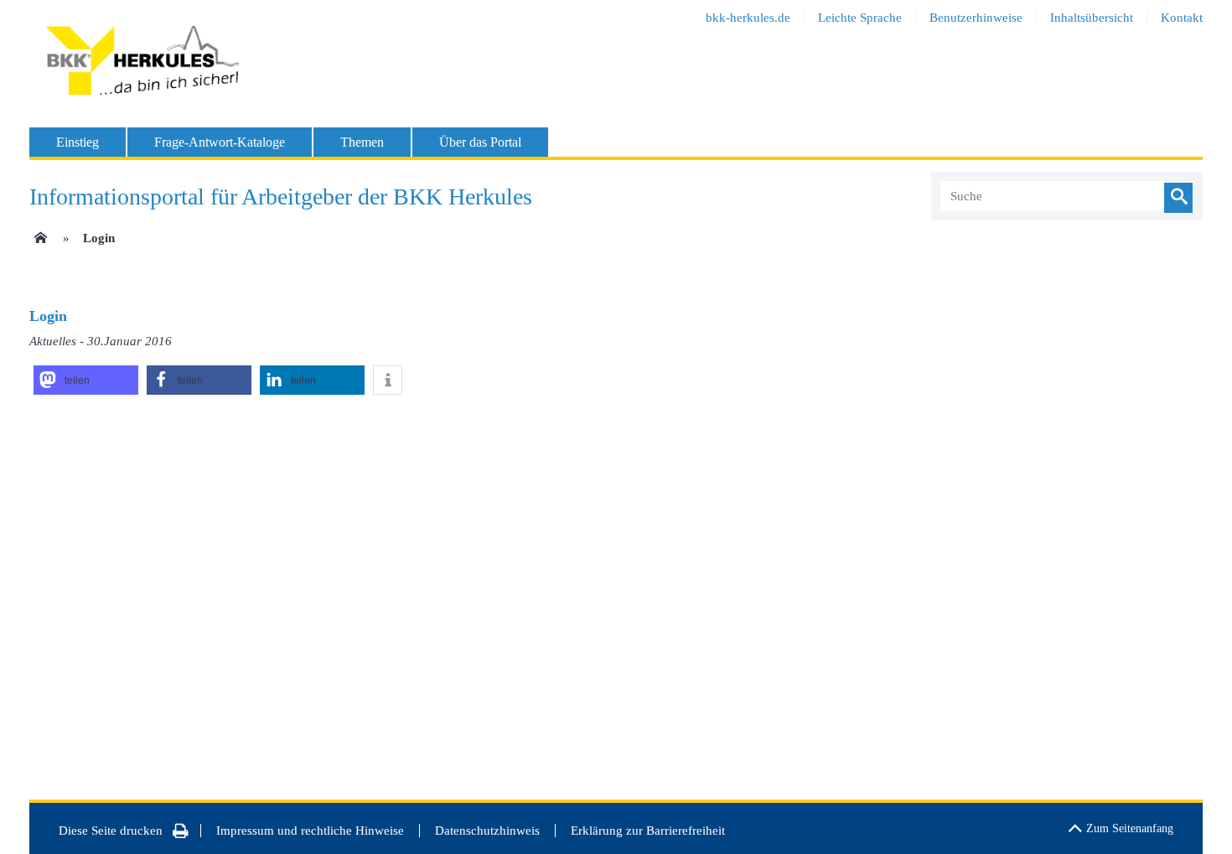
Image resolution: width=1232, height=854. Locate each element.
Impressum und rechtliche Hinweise (310, 830)
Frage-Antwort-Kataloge (219, 142)
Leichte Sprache (860, 17)
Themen (362, 142)
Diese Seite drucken (111, 830)
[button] (86, 380)
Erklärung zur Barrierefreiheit (648, 830)
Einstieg (77, 142)
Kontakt (1182, 17)
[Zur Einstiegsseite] (39, 243)
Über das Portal (480, 142)
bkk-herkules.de (748, 17)
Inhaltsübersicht (1091, 17)
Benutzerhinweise (975, 17)
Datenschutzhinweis (487, 830)
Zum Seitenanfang (1129, 828)
